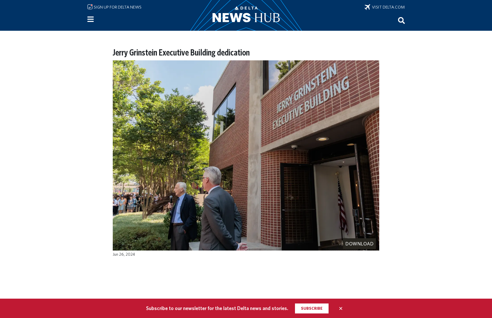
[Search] (401, 20)
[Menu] (90, 19)
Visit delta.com (387, 7)
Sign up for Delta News (117, 7)
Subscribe (312, 308)
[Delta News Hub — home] (246, 15)
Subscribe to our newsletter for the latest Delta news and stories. (217, 308)
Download (359, 244)
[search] (401, 20)
